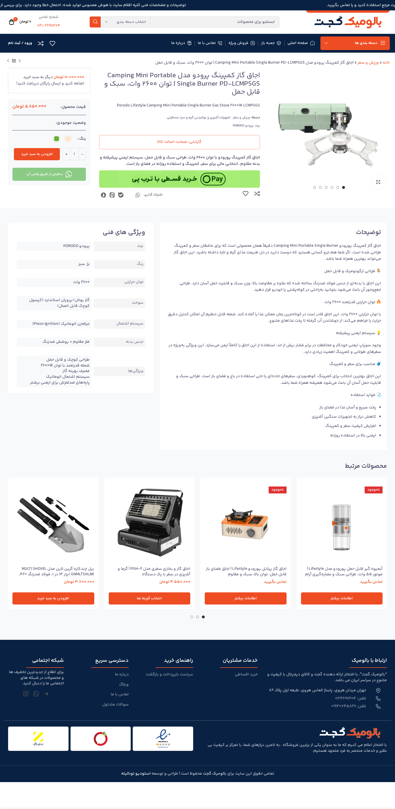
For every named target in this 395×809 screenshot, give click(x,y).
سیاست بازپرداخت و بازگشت (169, 675)
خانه (386, 63)
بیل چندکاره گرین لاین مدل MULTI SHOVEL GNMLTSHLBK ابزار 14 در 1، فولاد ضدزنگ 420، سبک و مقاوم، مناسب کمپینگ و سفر (56, 574)
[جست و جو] (95, 21)
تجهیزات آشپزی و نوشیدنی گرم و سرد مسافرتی (198, 117)
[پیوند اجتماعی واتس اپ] (138, 195)
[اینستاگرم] (25, 693)
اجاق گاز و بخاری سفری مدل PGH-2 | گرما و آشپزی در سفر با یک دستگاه (154, 572)
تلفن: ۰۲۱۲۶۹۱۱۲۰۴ (350, 699)
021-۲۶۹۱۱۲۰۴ (48, 26)
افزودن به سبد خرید (37, 154)
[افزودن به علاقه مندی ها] (245, 193)
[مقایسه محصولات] (41, 43)
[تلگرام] (46, 693)
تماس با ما (120, 695)
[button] (53, 598)
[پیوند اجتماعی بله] (121, 195)
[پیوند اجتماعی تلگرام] (129, 195)
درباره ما (122, 675)
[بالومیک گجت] (348, 22)
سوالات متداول (115, 705)
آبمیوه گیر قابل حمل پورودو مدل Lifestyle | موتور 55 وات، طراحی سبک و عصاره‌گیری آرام (344, 572)
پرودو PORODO (243, 125)
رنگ (82, 139)
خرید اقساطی (246, 675)
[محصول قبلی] (20, 61)
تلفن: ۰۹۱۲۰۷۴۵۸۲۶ (348, 707)
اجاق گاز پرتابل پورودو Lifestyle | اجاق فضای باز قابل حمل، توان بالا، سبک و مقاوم (246, 572)
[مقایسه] (257, 193)
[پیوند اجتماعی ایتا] (112, 195)
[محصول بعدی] (8, 61)
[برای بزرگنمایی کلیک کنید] (378, 182)
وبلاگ (124, 685)
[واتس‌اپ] (36, 693)
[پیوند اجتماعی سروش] (103, 195)
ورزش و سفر (368, 63)
